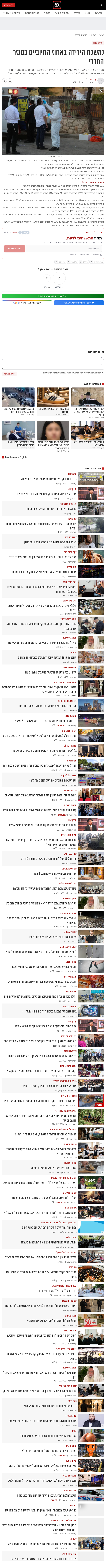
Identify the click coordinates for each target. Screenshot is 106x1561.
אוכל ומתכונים (32, 12)
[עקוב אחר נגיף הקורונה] (91, 262)
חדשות (98, 12)
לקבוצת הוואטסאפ (51, 296)
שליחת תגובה (9, 374)
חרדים (77, 12)
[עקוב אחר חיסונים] (68, 262)
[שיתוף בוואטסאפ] (10, 80)
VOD (87, 12)
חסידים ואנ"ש (62, 12)
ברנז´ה (47, 12)
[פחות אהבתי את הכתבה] (47, 278)
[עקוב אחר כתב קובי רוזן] (86, 79)
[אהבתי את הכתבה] (59, 278)
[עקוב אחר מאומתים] (56, 262)
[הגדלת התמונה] (100, 90)
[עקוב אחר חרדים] (80, 262)
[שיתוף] (4, 80)
